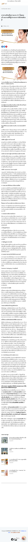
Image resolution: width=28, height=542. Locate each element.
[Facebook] (12, 539)
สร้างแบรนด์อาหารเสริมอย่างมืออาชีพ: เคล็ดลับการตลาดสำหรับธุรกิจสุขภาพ (17, 438)
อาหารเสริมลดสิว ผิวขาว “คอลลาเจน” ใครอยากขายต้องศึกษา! (17, 471)
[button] (2, 47)
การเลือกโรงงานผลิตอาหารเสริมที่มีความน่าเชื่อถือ (17, 449)
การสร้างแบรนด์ (4, 8)
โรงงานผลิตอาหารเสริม (15, 532)
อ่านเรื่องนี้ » (11, 441)
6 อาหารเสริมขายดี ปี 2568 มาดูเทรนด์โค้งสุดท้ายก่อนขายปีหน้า (17, 460)
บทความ (8, 8)
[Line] (15, 539)
